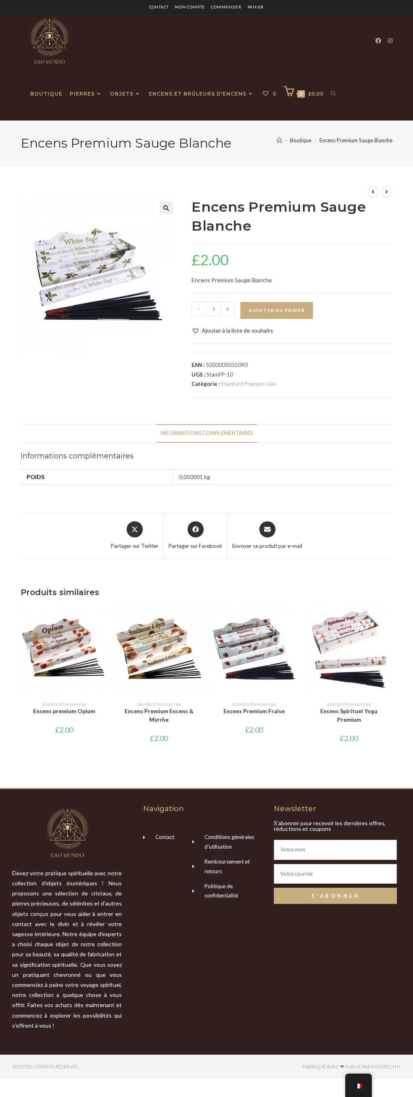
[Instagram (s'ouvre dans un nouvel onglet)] (390, 41)
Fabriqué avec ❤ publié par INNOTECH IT (351, 1067)
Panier (256, 6)
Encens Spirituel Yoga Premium (349, 715)
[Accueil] (279, 140)
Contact (159, 6)
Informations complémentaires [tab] (207, 433)
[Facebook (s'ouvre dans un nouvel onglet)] (378, 41)
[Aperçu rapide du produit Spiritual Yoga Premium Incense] (390, 618)
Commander (226, 6)
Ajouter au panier (276, 310)
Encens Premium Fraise (254, 711)
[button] (166, 208)
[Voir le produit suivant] (386, 192)
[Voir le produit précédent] (373, 192)
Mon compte (190, 6)
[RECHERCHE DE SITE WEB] (333, 94)
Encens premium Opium (64, 711)
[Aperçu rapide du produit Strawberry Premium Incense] (295, 618)
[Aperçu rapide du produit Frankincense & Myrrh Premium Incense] (200, 618)
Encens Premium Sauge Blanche (355, 140)
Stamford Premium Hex (248, 384)
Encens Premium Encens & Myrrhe (159, 715)
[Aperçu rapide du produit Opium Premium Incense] (105, 618)
